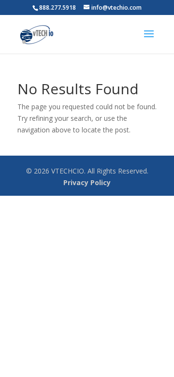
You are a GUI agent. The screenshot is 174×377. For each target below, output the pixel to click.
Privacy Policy (87, 182)
